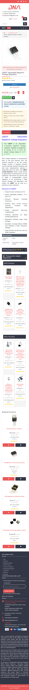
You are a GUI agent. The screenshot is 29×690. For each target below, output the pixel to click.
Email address (7, 583)
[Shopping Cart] (23, 1)
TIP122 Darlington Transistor (14, 428)
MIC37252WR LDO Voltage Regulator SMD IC (14, 530)
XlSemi (8, 665)
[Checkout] (25, 1)
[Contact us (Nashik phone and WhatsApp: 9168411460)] (3, 13)
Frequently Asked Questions (11, 257)
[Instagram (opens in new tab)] (26, 28)
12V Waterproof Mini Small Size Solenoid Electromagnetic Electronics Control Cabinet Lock (20, 354)
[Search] (25, 23)
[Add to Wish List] (13, 97)
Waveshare (20, 664)
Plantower (12, 664)
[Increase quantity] (23, 92)
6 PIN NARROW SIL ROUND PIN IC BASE (14, 496)
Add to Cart (7, 97)
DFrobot (7, 664)
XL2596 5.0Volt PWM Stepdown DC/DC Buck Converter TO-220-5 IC (9, 312)
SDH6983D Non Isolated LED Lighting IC (14, 462)
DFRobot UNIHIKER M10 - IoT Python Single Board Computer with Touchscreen (9, 388)
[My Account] (19, 1)
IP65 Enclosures (14, 670)
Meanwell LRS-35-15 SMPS (9, 277)
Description (6, 132)
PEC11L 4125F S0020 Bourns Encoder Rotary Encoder (9, 352)
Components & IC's (13, 32)
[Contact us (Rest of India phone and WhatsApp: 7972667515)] (3, 11)
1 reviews (13, 80)
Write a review (6, 80)
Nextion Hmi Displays (17, 665)
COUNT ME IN (9, 591)
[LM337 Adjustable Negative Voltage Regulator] (14, 51)
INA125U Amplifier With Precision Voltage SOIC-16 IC (20, 312)
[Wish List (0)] (21, 1)
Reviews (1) (9, 250)
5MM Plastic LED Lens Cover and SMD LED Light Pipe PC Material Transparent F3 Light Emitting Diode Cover (20, 281)
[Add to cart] (9, 445)
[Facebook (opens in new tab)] (21, 28)
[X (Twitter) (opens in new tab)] (23, 28)
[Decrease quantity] (18, 92)
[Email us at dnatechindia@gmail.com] (2, 15)
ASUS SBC (20, 662)
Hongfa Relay (13, 662)
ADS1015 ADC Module (20, 385)
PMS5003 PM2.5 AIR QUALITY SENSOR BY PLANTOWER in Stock (14, 104)
